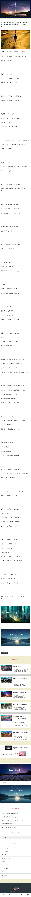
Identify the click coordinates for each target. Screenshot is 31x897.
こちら (2, 583)
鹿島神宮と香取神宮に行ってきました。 (11, 817)
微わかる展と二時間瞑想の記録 (9, 827)
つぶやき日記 (4, 652)
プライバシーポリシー (15, 891)
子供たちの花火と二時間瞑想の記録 (10, 813)
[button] (28, 460)
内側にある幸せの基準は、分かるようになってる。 (13, 820)
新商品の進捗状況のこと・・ (8, 823)
